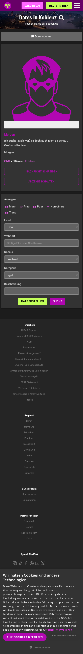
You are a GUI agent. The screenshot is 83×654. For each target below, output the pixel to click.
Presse (29, 399)
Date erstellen (32, 301)
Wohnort (9, 235)
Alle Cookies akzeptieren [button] (25, 637)
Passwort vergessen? (29, 353)
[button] (41, 647)
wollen (39, 359)
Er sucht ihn (29, 500)
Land (7, 220)
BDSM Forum (29, 488)
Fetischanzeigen (29, 494)
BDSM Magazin (34, 336)
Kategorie (10, 267)
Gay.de (29, 527)
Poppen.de (29, 521)
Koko (29, 538)
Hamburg (29, 426)
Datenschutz (36, 365)
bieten (27, 359)
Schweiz (29, 473)
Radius (8, 251)
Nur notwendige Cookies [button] (64, 636)
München (29, 432)
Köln (29, 455)
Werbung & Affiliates (29, 388)
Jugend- (19, 365)
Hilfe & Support (29, 330)
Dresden (29, 461)
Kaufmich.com (29, 532)
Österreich (29, 467)
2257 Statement (29, 382)
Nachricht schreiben (41, 171)
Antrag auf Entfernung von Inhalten (29, 370)
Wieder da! (32, 5)
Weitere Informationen (58, 629)
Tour (18, 336)
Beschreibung (12, 283)
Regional (29, 415)
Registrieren (58, 5)
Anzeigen (10, 199)
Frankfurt (29, 438)
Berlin (29, 421)
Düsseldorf (29, 444)
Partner (24, 515)
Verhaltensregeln (29, 376)
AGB (29, 341)
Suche (57, 301)
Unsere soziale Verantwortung (29, 394)
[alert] (41, 611)
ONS (7, 161)
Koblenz (30, 161)
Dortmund (29, 449)
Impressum (29, 347)
